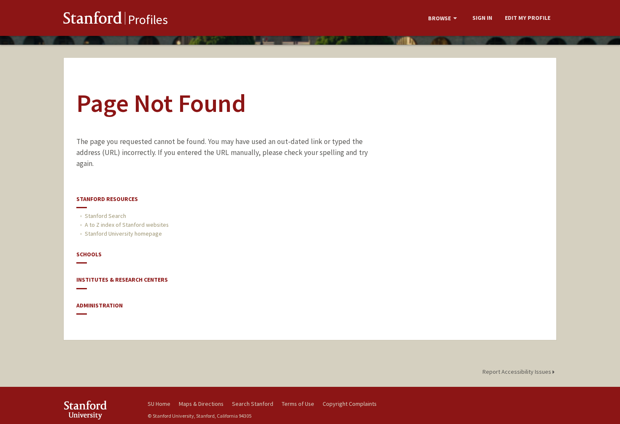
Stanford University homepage (123, 233)
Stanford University (99, 410)
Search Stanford (252, 404)
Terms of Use (298, 404)
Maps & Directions (201, 404)
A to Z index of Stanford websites (127, 224)
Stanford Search (105, 216)
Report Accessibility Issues (518, 371)
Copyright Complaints (350, 404)
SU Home (159, 404)
